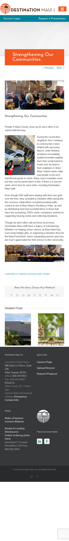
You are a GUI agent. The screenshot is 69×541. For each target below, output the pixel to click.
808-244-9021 (19, 375)
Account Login (12, 18)
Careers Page (44, 362)
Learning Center (34, 274)
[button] (7, 329)
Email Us (9, 382)
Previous (49, 67)
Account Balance (14, 421)
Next (59, 67)
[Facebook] (47, 441)
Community (10, 274)
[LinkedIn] (39, 441)
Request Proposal (47, 373)
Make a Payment (14, 418)
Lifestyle (46, 274)
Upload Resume (46, 368)
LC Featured (21, 274)
